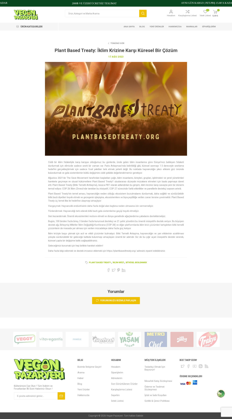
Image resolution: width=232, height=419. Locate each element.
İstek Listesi (117, 400)
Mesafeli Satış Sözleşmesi (158, 381)
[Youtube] (194, 366)
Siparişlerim (117, 372)
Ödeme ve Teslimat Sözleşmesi (154, 388)
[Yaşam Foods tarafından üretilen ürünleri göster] (129, 339)
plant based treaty (100, 262)
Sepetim (115, 395)
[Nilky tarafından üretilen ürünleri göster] (181, 339)
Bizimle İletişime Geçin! (89, 366)
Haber (80, 378)
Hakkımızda (83, 395)
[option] (25, 339)
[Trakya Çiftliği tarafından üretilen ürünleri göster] (208, 339)
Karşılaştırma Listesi (187, 15)
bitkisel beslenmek (136, 262)
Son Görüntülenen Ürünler (124, 383)
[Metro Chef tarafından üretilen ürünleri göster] (155, 339)
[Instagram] (200, 366)
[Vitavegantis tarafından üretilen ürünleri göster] (50, 339)
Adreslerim (116, 378)
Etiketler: (87, 262)
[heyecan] (182, 366)
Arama (143, 13)
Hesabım (171, 15)
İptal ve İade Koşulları (156, 395)
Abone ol (61, 396)
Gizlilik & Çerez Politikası (157, 400)
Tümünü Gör (117, 43)
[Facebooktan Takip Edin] (188, 366)
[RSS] (206, 366)
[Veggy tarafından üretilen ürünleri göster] (24, 339)
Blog (79, 383)
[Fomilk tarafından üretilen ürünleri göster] (77, 339)
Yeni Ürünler (83, 389)
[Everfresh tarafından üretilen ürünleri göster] (103, 339)
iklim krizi (118, 262)
